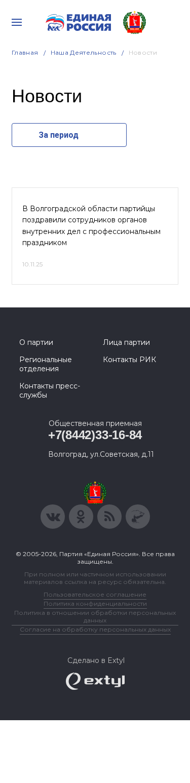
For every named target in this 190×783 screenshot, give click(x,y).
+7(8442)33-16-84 (95, 435)
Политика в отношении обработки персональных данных (95, 616)
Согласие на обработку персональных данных (95, 629)
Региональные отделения (45, 364)
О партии (36, 342)
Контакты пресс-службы (49, 390)
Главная (25, 52)
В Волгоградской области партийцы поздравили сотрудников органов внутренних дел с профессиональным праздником (91, 225)
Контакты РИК (129, 359)
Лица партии (126, 342)
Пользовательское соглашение (95, 594)
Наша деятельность (84, 52)
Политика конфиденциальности (95, 603)
